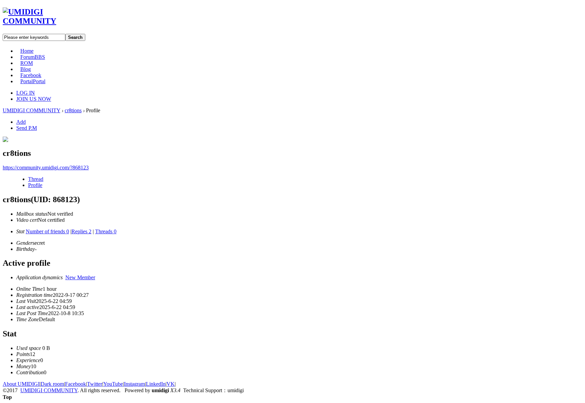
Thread (35, 179)
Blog (25, 69)
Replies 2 (81, 231)
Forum (32, 57)
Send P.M (26, 128)
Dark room (52, 384)
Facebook (30, 75)
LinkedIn (156, 384)
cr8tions (73, 110)
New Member (80, 277)
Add (21, 122)
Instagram (134, 384)
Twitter (94, 384)
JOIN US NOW (33, 99)
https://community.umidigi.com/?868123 (46, 167)
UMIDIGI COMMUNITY (31, 110)
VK (171, 384)
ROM (26, 63)
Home (27, 51)
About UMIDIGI (21, 384)
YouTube (113, 384)
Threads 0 (105, 231)
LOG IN (25, 93)
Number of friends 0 (47, 231)
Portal (32, 81)
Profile (35, 185)
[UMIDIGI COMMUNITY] (39, 21)
